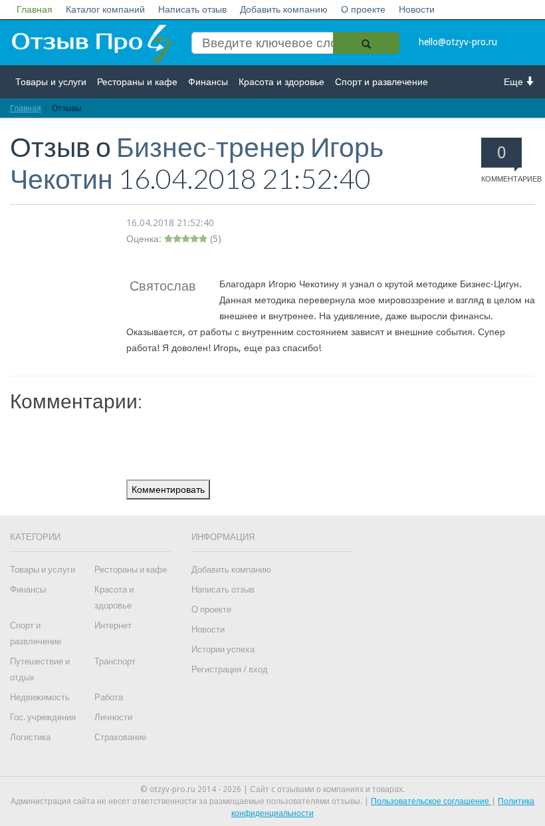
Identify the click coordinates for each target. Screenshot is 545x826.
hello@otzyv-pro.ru (458, 42)
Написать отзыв (192, 9)
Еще (515, 81)
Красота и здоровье (281, 81)
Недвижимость (40, 697)
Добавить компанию (284, 9)
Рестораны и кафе (137, 81)
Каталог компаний (105, 9)
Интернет (113, 625)
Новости (417, 9)
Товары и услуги (50, 81)
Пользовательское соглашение (431, 801)
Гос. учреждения (43, 717)
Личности (113, 717)
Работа (108, 697)
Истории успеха (223, 649)
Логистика (30, 737)
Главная (35, 9)
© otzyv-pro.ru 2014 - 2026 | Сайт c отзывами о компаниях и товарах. (272, 789)
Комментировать (168, 489)
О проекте (363, 9)
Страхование (120, 737)
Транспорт (115, 661)
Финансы (208, 81)
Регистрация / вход (229, 669)
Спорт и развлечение (381, 81)
